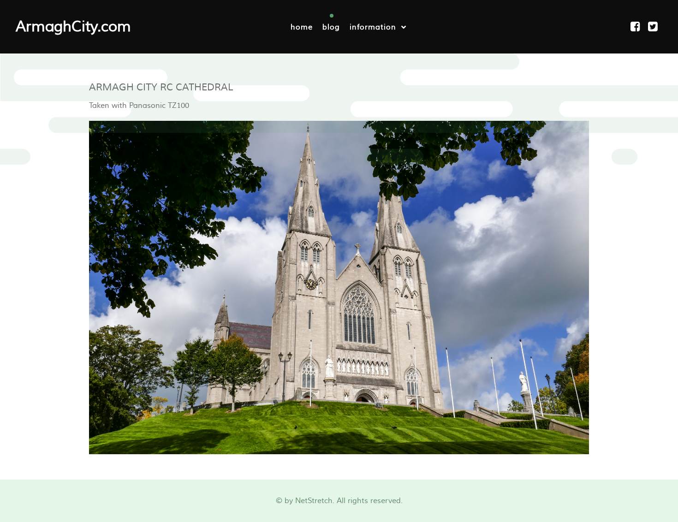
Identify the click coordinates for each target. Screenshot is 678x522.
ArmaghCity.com (73, 26)
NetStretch (314, 500)
